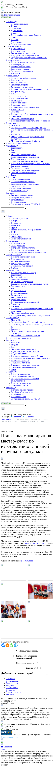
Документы (11, 146)
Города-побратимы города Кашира (26, 35)
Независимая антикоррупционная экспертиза (30, 164)
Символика (16, 28)
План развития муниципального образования (30, 121)
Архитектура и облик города (23, 78)
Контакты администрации (22, 195)
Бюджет (14, 150)
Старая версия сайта (9, 737)
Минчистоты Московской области (25, 141)
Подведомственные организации (25, 55)
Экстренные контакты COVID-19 (25, 204)
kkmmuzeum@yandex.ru (35, 543)
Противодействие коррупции (18, 143)
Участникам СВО (19, 191)
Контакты (10, 193)
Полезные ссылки (18, 202)
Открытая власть (13, 60)
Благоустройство (18, 82)
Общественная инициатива (23, 182)
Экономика (16, 116)
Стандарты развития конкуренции (26, 170)
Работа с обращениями (21, 67)
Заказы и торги (17, 109)
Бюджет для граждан (20, 69)
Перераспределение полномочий (25, 107)
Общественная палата (20, 179)
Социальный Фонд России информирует (28, 127)
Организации (12, 123)
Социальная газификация (22, 71)
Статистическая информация (23, 173)
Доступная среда (18, 91)
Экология (15, 112)
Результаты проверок (20, 166)
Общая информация (19, 24)
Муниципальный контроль (22, 118)
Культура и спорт (18, 105)
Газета (13, 152)
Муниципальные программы (23, 155)
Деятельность (12, 76)
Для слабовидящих (11, 15)
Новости (14, 40)
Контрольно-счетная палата (23, 53)
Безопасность (16, 80)
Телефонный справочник (22, 197)
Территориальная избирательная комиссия (29, 58)
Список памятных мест (21, 44)
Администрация (18, 49)
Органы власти (13, 46)
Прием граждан (17, 64)
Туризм (14, 33)
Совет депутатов (18, 51)
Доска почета (16, 31)
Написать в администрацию (23, 62)
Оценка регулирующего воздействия (27, 161)
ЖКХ (13, 94)
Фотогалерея (16, 42)
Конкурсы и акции (19, 103)
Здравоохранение (18, 96)
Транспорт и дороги (19, 85)
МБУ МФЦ (16, 125)
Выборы (15, 73)
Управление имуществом (22, 87)
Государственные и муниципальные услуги (29, 89)
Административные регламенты (25, 157)
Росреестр (15, 134)
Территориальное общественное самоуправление (25, 185)
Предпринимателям (19, 98)
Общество (10, 177)
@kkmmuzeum (27, 561)
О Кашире (10, 22)
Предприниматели (19, 159)
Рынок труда (16, 100)
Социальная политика (20, 168)
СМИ (13, 37)
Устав (13, 175)
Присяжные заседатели (21, 188)
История (14, 26)
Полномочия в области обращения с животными (32, 114)
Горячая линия (17, 200)
